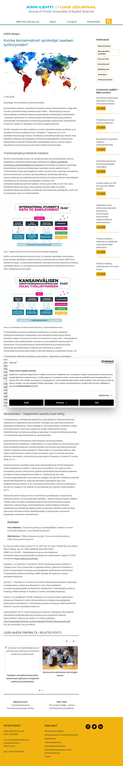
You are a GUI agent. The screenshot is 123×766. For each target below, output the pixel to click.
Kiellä (26, 403)
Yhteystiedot (93, 21)
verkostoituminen (105, 79)
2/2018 (7, 33)
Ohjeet (52, 21)
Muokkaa (60, 403)
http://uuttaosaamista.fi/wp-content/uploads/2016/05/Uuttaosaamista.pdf (37, 621)
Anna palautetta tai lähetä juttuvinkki (61, 735)
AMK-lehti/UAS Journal (27, 21)
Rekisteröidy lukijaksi (54, 731)
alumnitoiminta (105, 46)
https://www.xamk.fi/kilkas (26, 558)
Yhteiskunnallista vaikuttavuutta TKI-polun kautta (107, 266)
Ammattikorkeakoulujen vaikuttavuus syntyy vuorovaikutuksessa (107, 101)
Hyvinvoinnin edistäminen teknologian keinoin (60, 674)
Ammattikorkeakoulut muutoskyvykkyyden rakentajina (106, 164)
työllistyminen (104, 69)
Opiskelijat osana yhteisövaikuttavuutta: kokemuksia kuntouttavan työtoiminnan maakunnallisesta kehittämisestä (106, 214)
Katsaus (15, 33)
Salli (96, 403)
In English (72, 21)
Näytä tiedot (104, 395)
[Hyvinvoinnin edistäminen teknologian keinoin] (60, 658)
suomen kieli (104, 59)
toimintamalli (104, 64)
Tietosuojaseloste (53, 742)
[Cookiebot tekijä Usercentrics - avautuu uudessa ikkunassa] (103, 362)
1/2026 (48, 756)
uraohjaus (103, 74)
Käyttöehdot (50, 738)
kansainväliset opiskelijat (104, 52)
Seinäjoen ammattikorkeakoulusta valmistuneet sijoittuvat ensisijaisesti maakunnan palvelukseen (22, 678)
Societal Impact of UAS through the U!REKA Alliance (106, 186)
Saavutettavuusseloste (55, 746)
